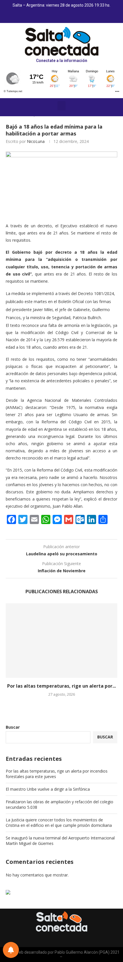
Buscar (13, 727)
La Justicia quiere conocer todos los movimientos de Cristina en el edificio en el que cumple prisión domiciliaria (59, 822)
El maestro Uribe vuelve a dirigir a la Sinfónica (48, 789)
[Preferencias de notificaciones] (11, 950)
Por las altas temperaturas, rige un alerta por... (61, 686)
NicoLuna (36, 141)
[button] (61, 105)
